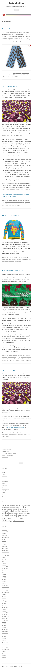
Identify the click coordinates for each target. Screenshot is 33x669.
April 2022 (4, 576)
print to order (8, 205)
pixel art (10, 357)
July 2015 (4, 622)
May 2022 (4, 574)
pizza (23, 259)
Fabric (18, 200)
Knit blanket (27, 355)
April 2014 (4, 638)
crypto (10, 434)
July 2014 (4, 635)
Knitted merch (5, 457)
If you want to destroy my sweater (9, 453)
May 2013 (4, 657)
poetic (7, 76)
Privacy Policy (5, 666)
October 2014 (5, 633)
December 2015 (5, 616)
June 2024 (4, 541)
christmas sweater (25, 505)
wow (29, 434)
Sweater (25, 257)
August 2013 (4, 651)
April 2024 (4, 544)
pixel (17, 517)
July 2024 (4, 539)
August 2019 (4, 594)
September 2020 (5, 587)
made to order (17, 204)
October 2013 (5, 647)
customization (5, 509)
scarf (10, 76)
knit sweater (27, 513)
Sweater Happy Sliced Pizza (11, 215)
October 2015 (5, 620)
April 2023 (4, 565)
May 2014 (4, 636)
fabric (14, 75)
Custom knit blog (16, 3)
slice (30, 259)
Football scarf (26, 73)
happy (9, 259)
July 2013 (4, 653)
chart (22, 357)
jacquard (20, 202)
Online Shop (20, 257)
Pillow (3, 492)
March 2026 (4, 530)
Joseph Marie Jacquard (23, 358)
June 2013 (4, 655)
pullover (26, 259)
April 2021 (4, 581)
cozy (14, 507)
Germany (21, 511)
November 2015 (5, 618)
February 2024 (5, 548)
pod (22, 204)
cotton (6, 434)
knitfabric (7, 204)
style (22, 519)
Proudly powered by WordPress (15, 666)
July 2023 (4, 559)
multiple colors (12, 360)
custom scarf (12, 509)
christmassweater (6, 507)
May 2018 (4, 603)
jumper (3, 513)
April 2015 (4, 627)
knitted (25, 434)
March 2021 (4, 583)
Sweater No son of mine (7, 455)
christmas (17, 505)
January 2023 (5, 568)
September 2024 (5, 537)
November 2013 (5, 646)
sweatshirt (11, 261)
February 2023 (5, 566)
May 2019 (4, 600)
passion (10, 516)
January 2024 (5, 550)
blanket (12, 505)
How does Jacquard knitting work (13, 270)
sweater (6, 261)
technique (18, 360)
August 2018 (4, 601)
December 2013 (5, 644)
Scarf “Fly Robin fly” (6, 449)
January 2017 (5, 607)
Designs (21, 73)
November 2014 (5, 631)
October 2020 (5, 585)
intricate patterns (6, 358)
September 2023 (5, 555)
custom (7, 75)
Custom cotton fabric (9, 370)
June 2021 (4, 578)
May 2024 (4, 543)
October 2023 (5, 554)
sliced (3, 261)
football (5, 511)
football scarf (13, 511)
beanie (7, 505)
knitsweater (19, 513)
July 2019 (4, 596)
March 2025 (4, 535)
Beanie (3, 472)
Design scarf (16, 73)
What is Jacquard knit (9, 86)
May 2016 (4, 609)
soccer (13, 518)
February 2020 (5, 590)
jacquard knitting (14, 358)
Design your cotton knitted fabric (15, 427)
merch (29, 515)
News (25, 200)
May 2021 (4, 579)
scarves (9, 519)
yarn (22, 360)
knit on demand (12, 513)
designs (26, 357)
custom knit (12, 202)
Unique (15, 521)
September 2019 (5, 592)
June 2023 (4, 561)
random (25, 516)
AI (2, 505)
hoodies (17, 259)
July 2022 (4, 570)
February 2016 (5, 612)
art (3, 505)
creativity (17, 507)
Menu (16, 10)
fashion (26, 509)
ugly (11, 521)
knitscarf (20, 75)
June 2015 (4, 624)
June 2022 (4, 572)
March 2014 (4, 640)
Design (3, 474)
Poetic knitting (7, 29)
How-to (22, 200)
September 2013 (5, 649)
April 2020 (4, 589)
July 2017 (4, 605)
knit (16, 75)
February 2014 (5, 642)
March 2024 (4, 546)
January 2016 (5, 614)
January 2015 (5, 629)
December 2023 (5, 552)
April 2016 (4, 611)
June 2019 (4, 598)
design (10, 75)
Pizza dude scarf (5, 451)
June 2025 (4, 533)
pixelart (21, 516)
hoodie (13, 259)
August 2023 (4, 557)
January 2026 (5, 532)
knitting (24, 75)
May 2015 (4, 625)
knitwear (28, 75)
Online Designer (5, 489)
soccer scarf (17, 518)
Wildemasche (20, 521)
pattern (3, 76)
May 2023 (4, 563)
